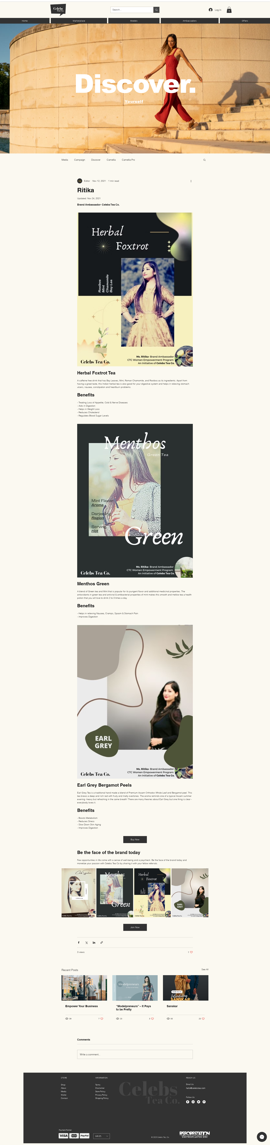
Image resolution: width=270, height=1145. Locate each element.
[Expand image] (79, 892)
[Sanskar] (185, 988)
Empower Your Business (81, 1006)
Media (65, 159)
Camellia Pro (128, 159)
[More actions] (191, 181)
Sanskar (172, 1006)
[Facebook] (187, 1101)
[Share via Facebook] (78, 942)
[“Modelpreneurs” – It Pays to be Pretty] (135, 988)
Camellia (111, 159)
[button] (79, 21)
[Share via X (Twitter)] (86, 942)
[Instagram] (193, 1101)
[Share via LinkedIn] (93, 942)
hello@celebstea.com (195, 1088)
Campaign (79, 159)
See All (205, 969)
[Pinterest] (204, 1101)
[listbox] (101, 1136)
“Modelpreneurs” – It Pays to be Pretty (133, 1007)
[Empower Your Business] (84, 988)
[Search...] (156, 10)
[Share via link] (101, 942)
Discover (95, 159)
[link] (229, 10)
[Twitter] (198, 1101)
